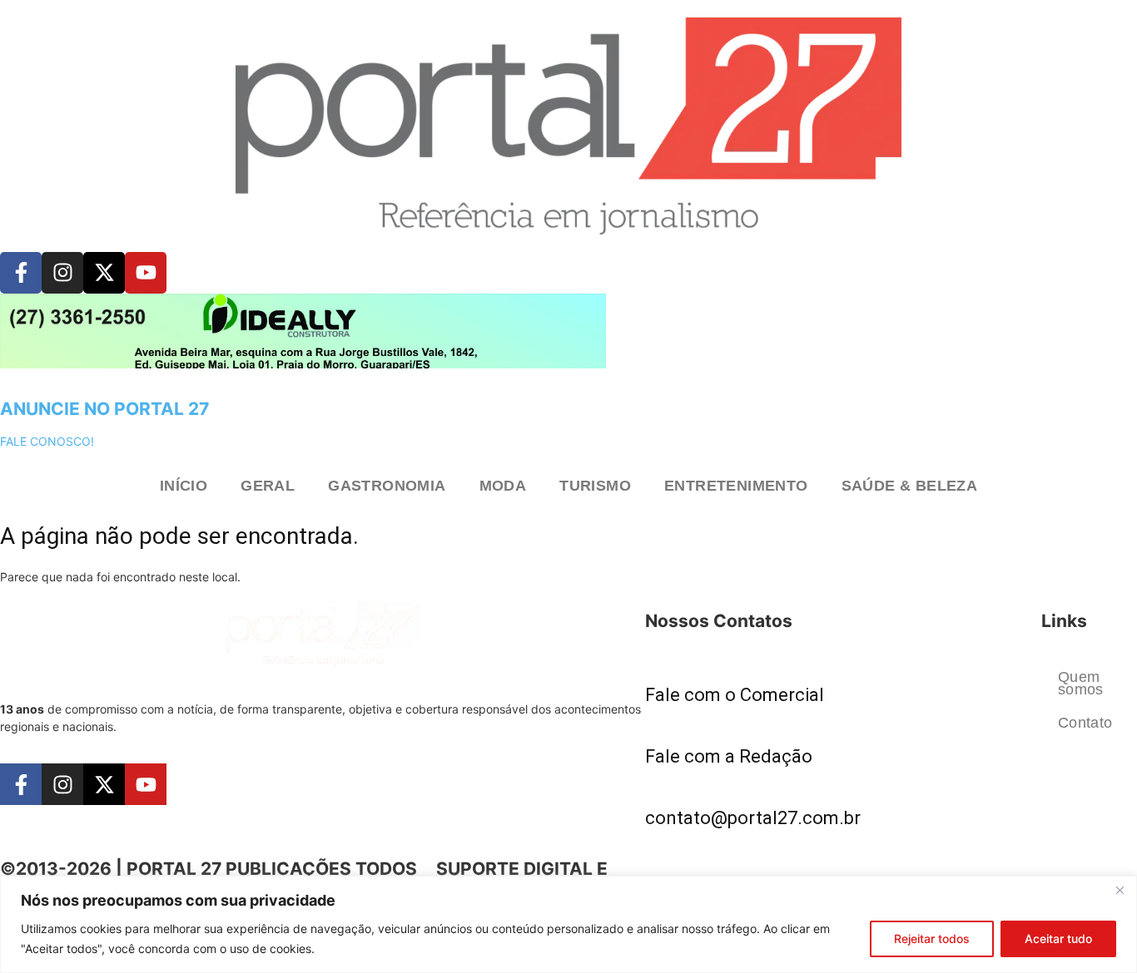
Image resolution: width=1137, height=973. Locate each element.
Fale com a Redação (728, 756)
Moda (503, 485)
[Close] (1120, 890)
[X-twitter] (104, 273)
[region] (568, 924)
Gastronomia (386, 485)
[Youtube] (145, 273)
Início (183, 485)
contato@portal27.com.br (753, 818)
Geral (268, 485)
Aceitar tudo (1058, 938)
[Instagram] (62, 273)
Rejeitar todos (932, 938)
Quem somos (1081, 683)
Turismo (595, 485)
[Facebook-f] (21, 273)
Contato (1085, 722)
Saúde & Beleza (910, 485)
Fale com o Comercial (734, 694)
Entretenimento (736, 485)
